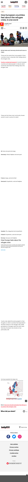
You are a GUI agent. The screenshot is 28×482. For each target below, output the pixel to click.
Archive (14, 456)
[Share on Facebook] (21, 28)
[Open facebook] (8, 436)
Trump (23, 6)
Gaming (16, 6)
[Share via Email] (26, 28)
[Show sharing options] (26, 401)
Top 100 (3, 6)
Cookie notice (14, 453)
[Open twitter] (14, 436)
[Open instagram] (20, 436)
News (10, 6)
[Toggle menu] (2, 2)
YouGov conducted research (9, 62)
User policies (14, 444)
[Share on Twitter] (23, 28)
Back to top (24, 427)
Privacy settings (14, 450)
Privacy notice (14, 447)
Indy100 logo (14, 2)
